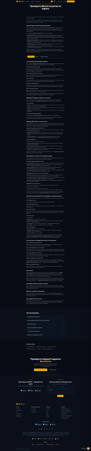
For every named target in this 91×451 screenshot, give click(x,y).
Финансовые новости (40, 444)
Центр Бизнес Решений (49, 444)
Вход (65, 1)
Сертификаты (48, 408)
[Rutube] (44, 429)
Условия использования (65, 408)
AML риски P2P (52, 94)
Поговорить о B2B (52, 369)
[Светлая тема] (50, 1)
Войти (37, 56)
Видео (47, 413)
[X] (50, 429)
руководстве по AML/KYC (36, 51)
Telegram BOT (18, 415)
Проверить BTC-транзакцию (41, 346)
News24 (33, 444)
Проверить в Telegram (44, 56)
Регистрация (60, 1)
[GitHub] (52, 429)
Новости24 (57, 444)
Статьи (47, 412)
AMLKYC (31, 22)
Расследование (18, 410)
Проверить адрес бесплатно (40, 369)
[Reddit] (47, 429)
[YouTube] (41, 429)
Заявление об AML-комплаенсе (66, 412)
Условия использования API (65, 416)
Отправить (60, 395)
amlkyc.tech (32, 202)
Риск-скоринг (18, 408)
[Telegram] (39, 429)
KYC (16, 412)
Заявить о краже (19, 413)
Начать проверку (31, 56)
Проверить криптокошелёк (51, 346)
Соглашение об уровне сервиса (66, 415)
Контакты (47, 416)
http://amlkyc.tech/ (33, 432)
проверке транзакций (49, 118)
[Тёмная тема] (52, 1)
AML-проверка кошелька (31, 346)
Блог (47, 410)
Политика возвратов (64, 418)
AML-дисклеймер (64, 413)
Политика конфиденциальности (66, 410)
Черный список (18, 416)
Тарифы (32, 1)
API (42, 1)
